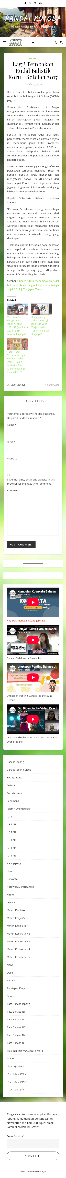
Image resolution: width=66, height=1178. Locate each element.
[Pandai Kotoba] (15, 42)
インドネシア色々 (17, 1081)
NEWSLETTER (33, 1155)
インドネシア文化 (17, 1074)
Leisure (11, 902)
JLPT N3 (11, 840)
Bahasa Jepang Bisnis (19, 769)
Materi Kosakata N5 (18, 957)
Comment (13, 490)
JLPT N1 (11, 824)
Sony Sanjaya (18, 384)
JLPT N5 (11, 855)
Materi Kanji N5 (16, 918)
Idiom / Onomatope (18, 808)
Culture (11, 785)
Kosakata (12, 879)
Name (11, 424)
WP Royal (41, 1171)
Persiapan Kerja (16, 988)
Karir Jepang (14, 863)
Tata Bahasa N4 (16, 1035)
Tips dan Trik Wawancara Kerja (25, 1050)
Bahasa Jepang (15, 762)
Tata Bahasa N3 (16, 1027)
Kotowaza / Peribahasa (20, 886)
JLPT (9, 816)
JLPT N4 (11, 847)
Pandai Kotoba (33, 19)
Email (11, 441)
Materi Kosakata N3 (18, 941)
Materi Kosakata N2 (18, 933)
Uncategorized (15, 1066)
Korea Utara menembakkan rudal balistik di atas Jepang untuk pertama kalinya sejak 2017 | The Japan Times (33, 285)
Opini (10, 972)
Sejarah (11, 996)
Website (12, 458)
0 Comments (52, 385)
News (33, 58)
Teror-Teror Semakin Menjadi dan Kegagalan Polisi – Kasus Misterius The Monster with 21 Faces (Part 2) (16, 362)
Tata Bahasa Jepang (18, 1003)
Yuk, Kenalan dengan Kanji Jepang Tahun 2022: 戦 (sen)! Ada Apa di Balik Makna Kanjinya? (17, 325)
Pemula (11, 980)
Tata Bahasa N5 (16, 1042)
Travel (10, 1058)
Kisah (10, 871)
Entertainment (15, 793)
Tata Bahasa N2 (16, 1019)
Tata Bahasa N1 (16, 1011)
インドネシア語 (16, 1089)
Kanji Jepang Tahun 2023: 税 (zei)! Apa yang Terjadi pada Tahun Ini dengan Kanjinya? (40, 325)
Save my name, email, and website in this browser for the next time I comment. (31, 481)
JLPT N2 (11, 832)
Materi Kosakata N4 (18, 949)
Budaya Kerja (14, 777)
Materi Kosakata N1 (18, 925)
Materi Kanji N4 (16, 910)
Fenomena (13, 801)
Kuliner (11, 894)
